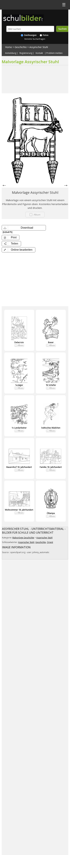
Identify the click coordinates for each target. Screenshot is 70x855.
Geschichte (21, 47)
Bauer (51, 342)
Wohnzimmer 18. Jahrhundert (19, 509)
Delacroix (19, 342)
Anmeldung (10, 53)
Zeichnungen (30, 35)
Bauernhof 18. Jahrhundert (19, 467)
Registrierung (26, 53)
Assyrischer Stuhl (38, 47)
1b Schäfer (51, 385)
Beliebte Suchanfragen (34, 39)
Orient (50, 542)
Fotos (45, 35)
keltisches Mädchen (50, 427)
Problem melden (54, 53)
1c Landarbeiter (19, 427)
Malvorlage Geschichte (23, 537)
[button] (18, 249)
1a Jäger (19, 385)
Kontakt (39, 53)
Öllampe (51, 513)
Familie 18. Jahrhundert (51, 467)
